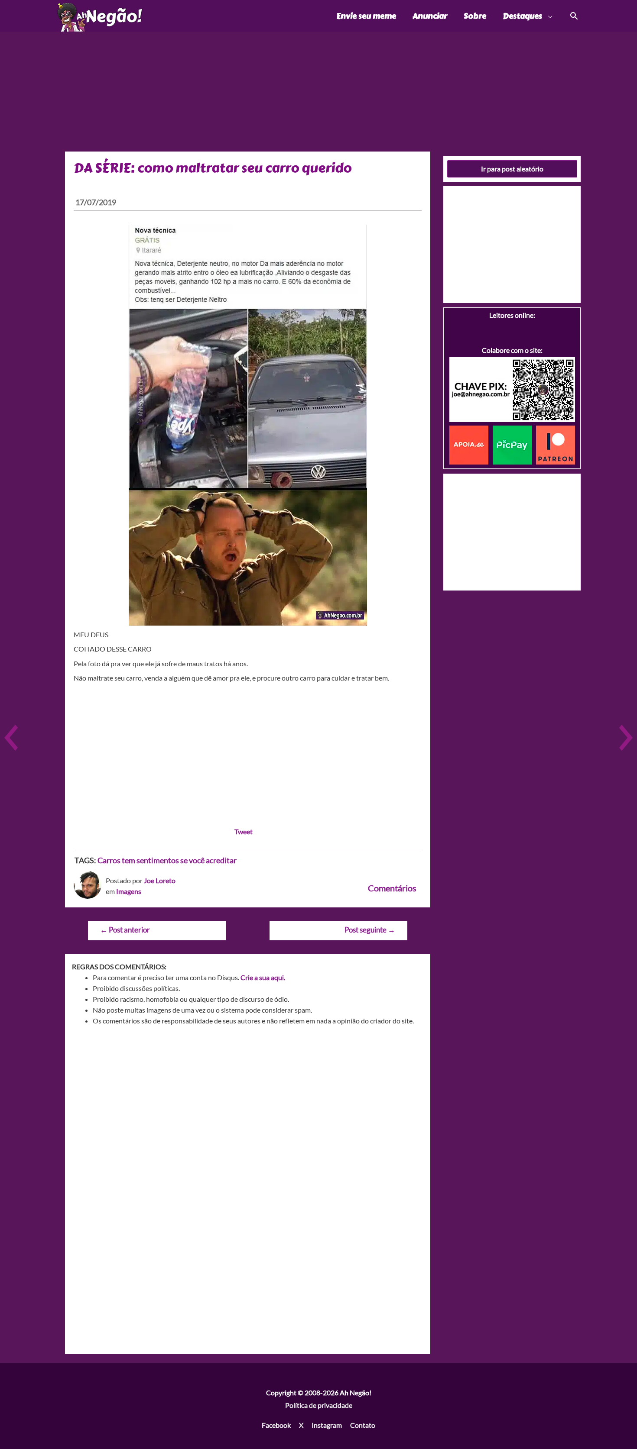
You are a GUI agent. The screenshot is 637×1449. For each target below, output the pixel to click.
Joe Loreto (160, 880)
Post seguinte (369, 929)
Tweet (243, 831)
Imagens (128, 891)
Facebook (276, 1425)
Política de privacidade (318, 1405)
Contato (362, 1425)
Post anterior (125, 929)
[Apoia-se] (471, 444)
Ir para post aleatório (512, 169)
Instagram (327, 1425)
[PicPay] (514, 444)
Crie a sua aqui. (262, 977)
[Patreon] (555, 444)
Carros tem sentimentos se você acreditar (167, 860)
